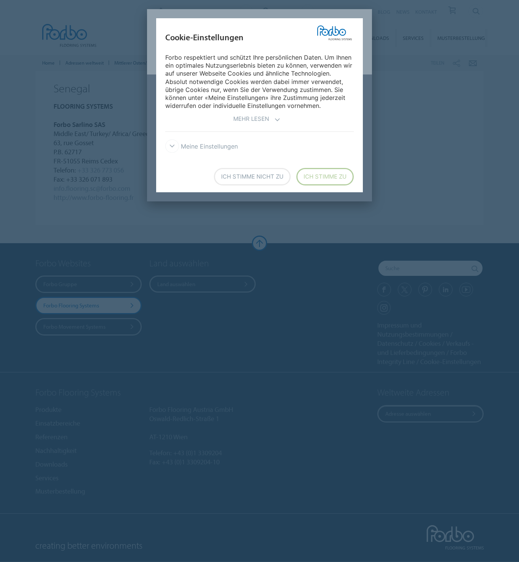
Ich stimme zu (325, 176)
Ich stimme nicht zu (252, 176)
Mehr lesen (251, 118)
